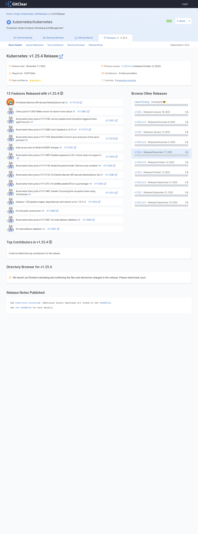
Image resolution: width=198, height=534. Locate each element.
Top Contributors (55, 45)
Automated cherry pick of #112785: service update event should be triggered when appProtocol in (56, 120)
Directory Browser (76, 45)
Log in (185, 4)
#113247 (68, 147)
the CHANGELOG (23, 307)
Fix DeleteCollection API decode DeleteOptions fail (40, 102)
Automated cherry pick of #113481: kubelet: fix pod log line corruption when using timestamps (55, 193)
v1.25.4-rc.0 (127, 66)
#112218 (110, 138)
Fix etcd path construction (28, 211)
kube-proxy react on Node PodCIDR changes (37, 147)
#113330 (107, 165)
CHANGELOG (105, 303)
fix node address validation (29, 229)
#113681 (51, 229)
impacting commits (126, 80)
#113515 (110, 193)
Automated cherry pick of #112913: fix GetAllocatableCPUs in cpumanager (52, 184)
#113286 (109, 175)
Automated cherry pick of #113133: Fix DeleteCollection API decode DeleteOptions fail (58, 175)
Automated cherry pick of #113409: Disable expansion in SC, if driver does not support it (58, 155)
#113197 (83, 129)
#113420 (98, 184)
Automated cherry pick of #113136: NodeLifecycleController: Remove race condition (57, 165)
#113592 (92, 202)
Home (9, 14)
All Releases (41, 14)
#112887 (81, 111)
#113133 (74, 102)
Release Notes (96, 45)
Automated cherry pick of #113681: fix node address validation (46, 220)
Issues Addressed (34, 45)
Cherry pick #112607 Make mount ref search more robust (44, 111)
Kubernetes (28, 14)
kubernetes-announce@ (27, 303)
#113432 (110, 156)
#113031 (110, 120)
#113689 (87, 220)
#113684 (50, 211)
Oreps (17, 14)
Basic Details (15, 45)
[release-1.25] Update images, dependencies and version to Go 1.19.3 (49, 202)
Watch (182, 21)
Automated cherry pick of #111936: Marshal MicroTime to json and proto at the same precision (57, 138)
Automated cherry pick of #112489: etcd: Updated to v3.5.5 (44, 129)
